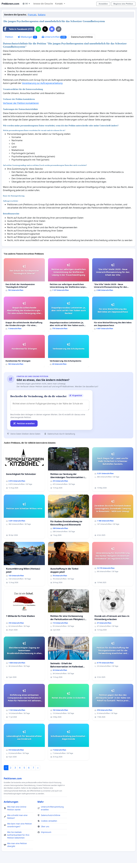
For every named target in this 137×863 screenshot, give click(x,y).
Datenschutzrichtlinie (82, 36)
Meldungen (28, 36)
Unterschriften (55, 36)
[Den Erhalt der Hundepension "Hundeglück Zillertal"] (24, 275)
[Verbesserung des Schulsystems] (68, 351)
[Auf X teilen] (45, 29)
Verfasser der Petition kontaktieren (21, 103)
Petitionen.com (10, 3)
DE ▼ (27, 4)
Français (32, 14)
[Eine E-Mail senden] (52, 29)
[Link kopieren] (58, 29)
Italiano (41, 14)
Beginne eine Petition (123, 4)
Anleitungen (11, 801)
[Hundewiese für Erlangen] (24, 351)
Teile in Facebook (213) (21, 29)
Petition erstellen (26, 423)
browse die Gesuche (43, 4)
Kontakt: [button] (59, 4)
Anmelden (103, 4)
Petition (9, 36)
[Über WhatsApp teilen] (38, 29)
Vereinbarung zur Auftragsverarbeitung (42, 83)
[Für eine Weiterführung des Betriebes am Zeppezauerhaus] (112, 314)
